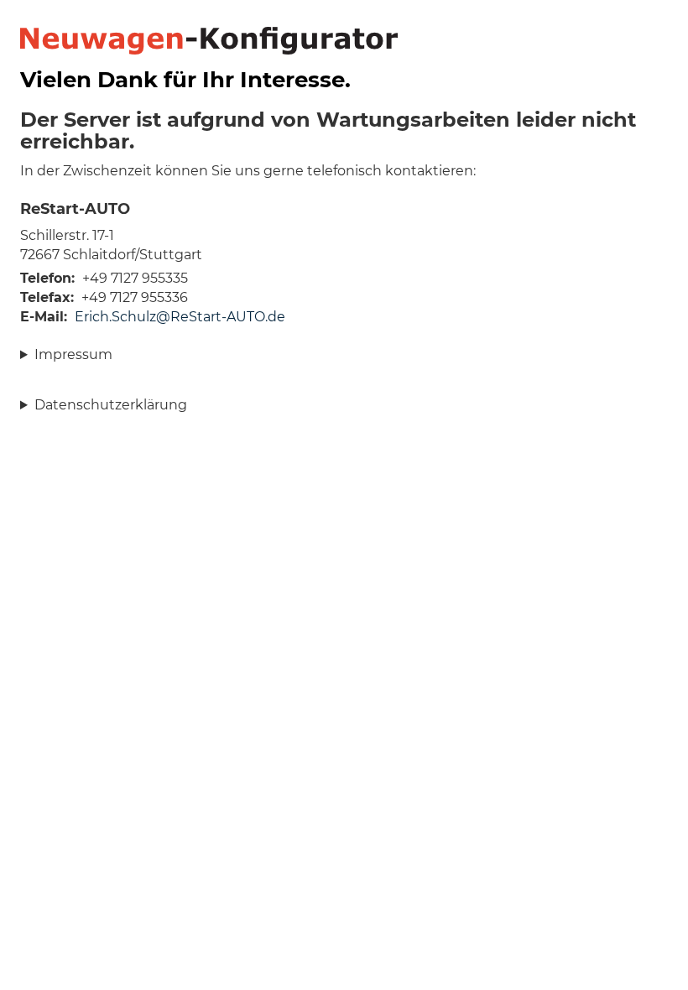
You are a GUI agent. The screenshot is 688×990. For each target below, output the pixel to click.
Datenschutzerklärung (110, 405)
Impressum (73, 354)
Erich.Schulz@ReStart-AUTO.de (180, 317)
